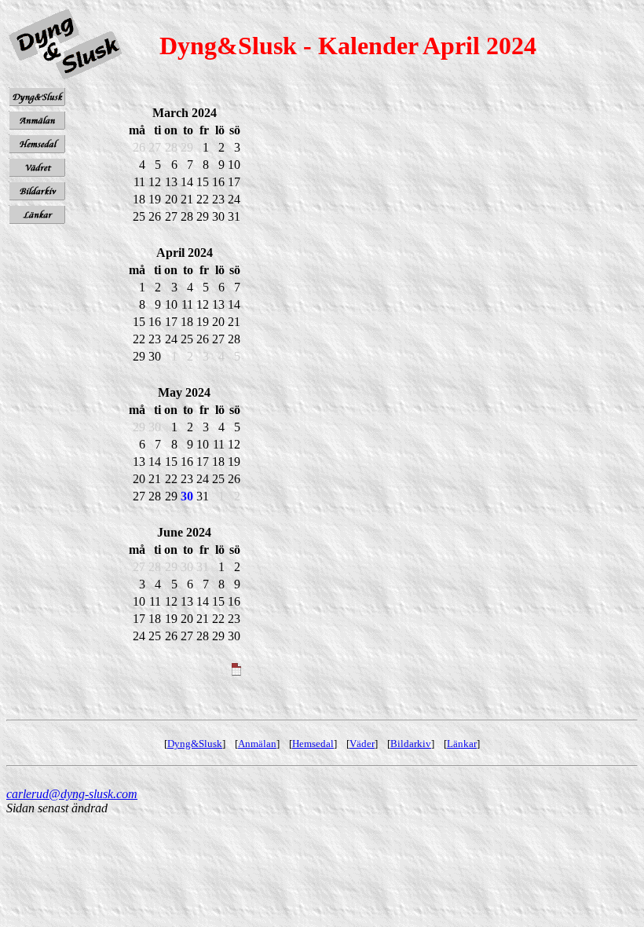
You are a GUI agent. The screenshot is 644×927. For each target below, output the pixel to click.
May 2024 (184, 392)
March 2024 (184, 112)
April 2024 (184, 252)
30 (187, 496)
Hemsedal (313, 743)
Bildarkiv (410, 743)
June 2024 (184, 532)
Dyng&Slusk (194, 743)
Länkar (462, 743)
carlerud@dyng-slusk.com (71, 794)
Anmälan (257, 743)
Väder (362, 743)
